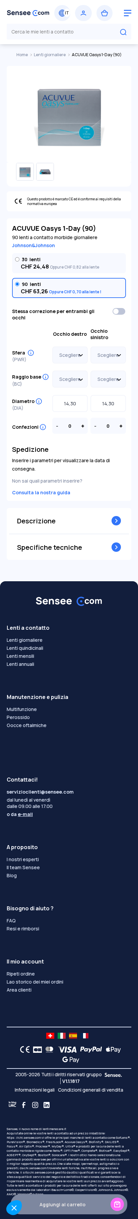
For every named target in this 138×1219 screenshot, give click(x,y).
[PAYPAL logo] (89, 1049)
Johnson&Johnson (33, 245)
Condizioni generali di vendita (90, 1090)
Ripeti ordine (21, 974)
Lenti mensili (20, 656)
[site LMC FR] (84, 1035)
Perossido (18, 717)
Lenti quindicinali (25, 648)
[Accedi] (83, 13)
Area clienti (19, 990)
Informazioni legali (35, 1090)
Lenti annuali (20, 664)
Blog (12, 875)
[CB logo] (35, 1049)
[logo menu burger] (127, 13)
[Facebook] (24, 1105)
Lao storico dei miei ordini (35, 982)
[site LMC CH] (50, 1036)
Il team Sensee (23, 867)
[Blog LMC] (12, 1105)
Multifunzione (22, 709)
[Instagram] (35, 1105)
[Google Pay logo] (69, 1059)
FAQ (11, 920)
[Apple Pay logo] (111, 1049)
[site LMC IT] (62, 1036)
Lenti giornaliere (50, 55)
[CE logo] (23, 1049)
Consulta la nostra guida (41, 492)
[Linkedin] (47, 1105)
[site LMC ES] (73, 1036)
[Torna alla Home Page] (28, 13)
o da (20, 814)
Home (22, 55)
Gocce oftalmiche (27, 725)
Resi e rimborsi (23, 928)
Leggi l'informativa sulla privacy (30, 1190)
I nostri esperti (23, 859)
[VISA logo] (65, 1049)
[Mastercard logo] (48, 1049)
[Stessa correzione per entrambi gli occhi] (119, 311)
